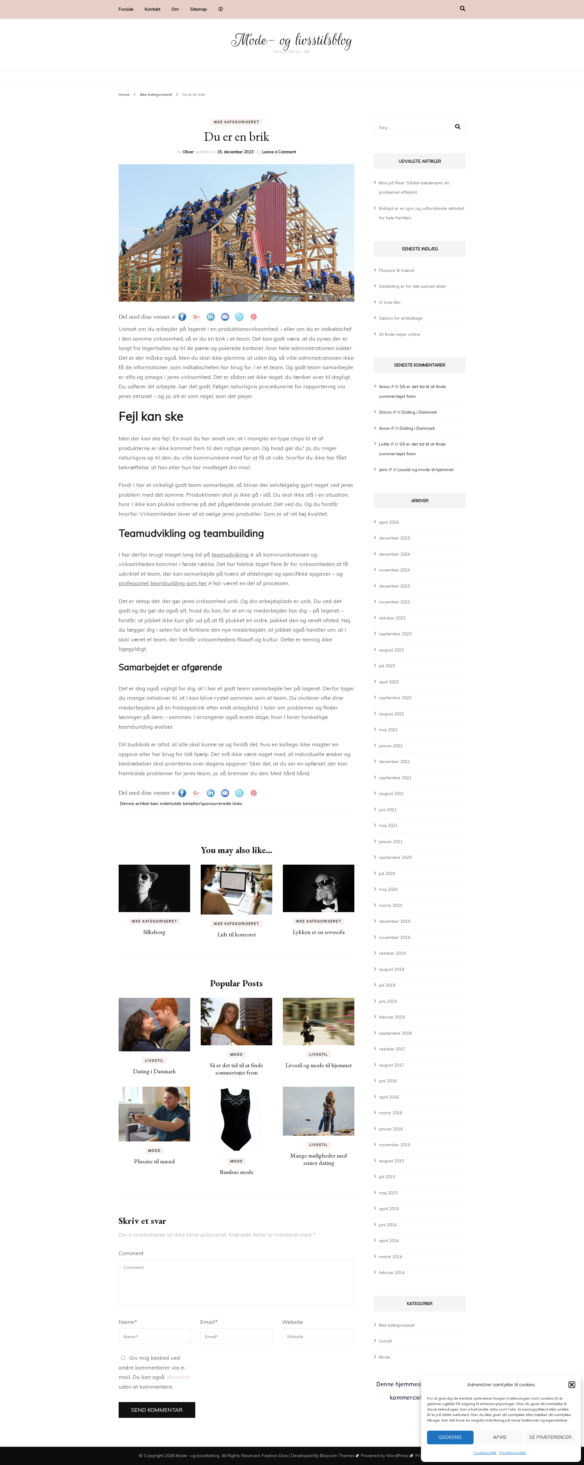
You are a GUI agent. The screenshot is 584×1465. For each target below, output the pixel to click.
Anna (384, 386)
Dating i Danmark (154, 1071)
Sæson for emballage (400, 318)
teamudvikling (230, 554)
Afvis (499, 1437)
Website (292, 1321)
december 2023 (394, 586)
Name (128, 1321)
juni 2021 (388, 809)
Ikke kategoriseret (236, 122)
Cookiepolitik (484, 1452)
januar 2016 (391, 1129)
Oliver (188, 151)
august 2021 (391, 793)
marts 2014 (390, 1256)
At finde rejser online (399, 334)
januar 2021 (391, 841)
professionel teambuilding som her (163, 583)
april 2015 (389, 1208)
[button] (572, 1385)
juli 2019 (387, 985)
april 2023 (389, 682)
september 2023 (395, 634)
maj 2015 (388, 1193)
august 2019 (391, 969)
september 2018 (395, 1033)
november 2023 (394, 602)
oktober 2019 (392, 953)
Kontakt (152, 9)
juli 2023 (387, 665)
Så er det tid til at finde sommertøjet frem (236, 1068)
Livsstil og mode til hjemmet (318, 1065)
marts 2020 (390, 905)
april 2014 (389, 1240)
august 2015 (391, 1161)
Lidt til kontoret (236, 934)
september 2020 (395, 857)
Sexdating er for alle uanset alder (412, 286)
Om (175, 9)
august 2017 (391, 1065)
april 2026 (389, 522)
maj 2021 (388, 825)
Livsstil (154, 1060)
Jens (383, 469)
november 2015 (394, 1144)
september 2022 (395, 697)
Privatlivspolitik (512, 1452)
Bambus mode (236, 1172)
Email (209, 1321)
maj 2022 (388, 729)
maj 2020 (388, 889)
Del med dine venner (144, 316)
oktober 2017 (392, 1049)
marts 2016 (390, 1113)
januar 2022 (391, 745)
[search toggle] (462, 9)
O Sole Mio (390, 302)
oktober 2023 (392, 618)
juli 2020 (387, 873)
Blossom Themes (337, 1455)
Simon (385, 412)
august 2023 (391, 650)
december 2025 (394, 538)
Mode (236, 1054)
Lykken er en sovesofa (319, 932)
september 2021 (395, 777)
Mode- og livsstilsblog (292, 40)
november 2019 (394, 937)
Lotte (384, 444)
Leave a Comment (279, 151)
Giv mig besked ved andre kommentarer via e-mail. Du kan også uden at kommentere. (154, 1372)
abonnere (178, 1376)
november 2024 (394, 570)
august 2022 (391, 714)
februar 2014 (392, 1272)
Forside (126, 9)
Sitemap (198, 9)
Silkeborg (154, 932)
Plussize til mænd (154, 1161)
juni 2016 (388, 1081)
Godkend (450, 1437)
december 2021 (394, 761)
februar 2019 (392, 1017)
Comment (131, 1253)
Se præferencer (550, 1437)
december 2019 (394, 921)
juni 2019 (388, 1001)
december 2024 (394, 554)
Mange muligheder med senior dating (318, 1159)
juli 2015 (387, 1176)
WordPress (397, 1455)
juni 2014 (388, 1224)
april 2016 (389, 1097)
